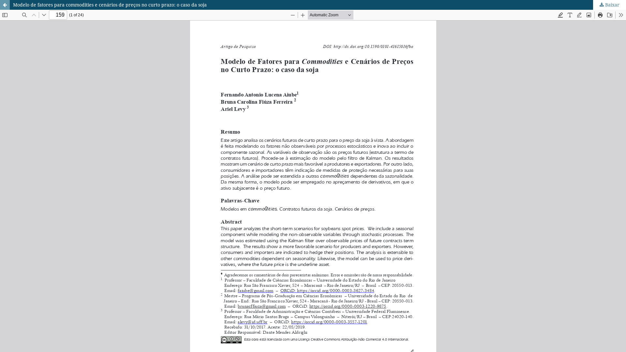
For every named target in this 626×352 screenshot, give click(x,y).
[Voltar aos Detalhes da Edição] (5, 5)
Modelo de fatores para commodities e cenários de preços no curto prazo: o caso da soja (110, 5)
